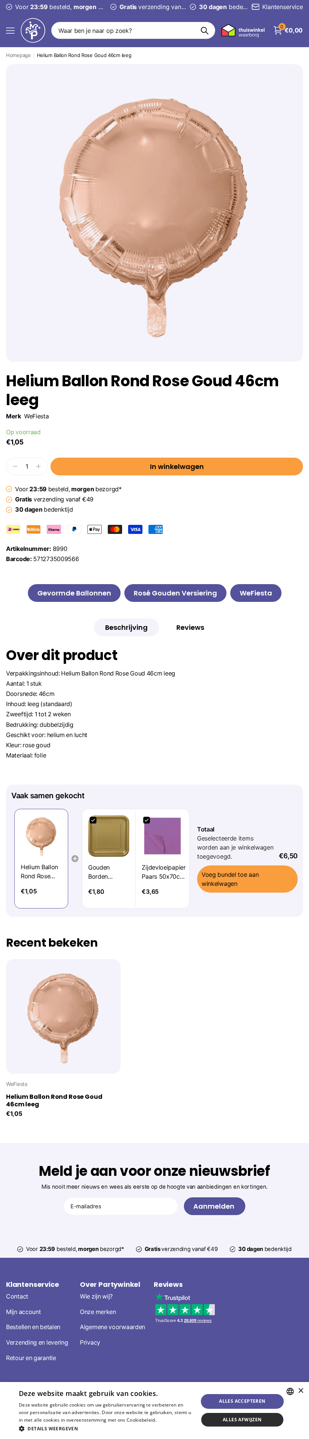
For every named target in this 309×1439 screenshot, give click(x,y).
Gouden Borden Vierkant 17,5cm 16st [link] (104, 872)
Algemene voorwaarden (112, 1327)
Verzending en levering (37, 1342)
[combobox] (290, 1391)
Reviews (168, 1284)
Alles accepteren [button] (242, 1401)
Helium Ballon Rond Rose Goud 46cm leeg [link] (39, 872)
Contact (17, 1296)
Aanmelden (214, 1206)
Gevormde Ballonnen (74, 593)
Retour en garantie (31, 1358)
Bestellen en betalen (33, 1327)
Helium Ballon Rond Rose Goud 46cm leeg (54, 1100)
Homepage (18, 55)
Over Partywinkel (110, 1284)
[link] (41, 835)
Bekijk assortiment (10, 30)
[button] (106, 1428)
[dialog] (154, 1410)
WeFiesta (36, 416)
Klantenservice (32, 1284)
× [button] (300, 1391)
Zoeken (204, 30)
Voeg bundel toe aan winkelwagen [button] (230, 879)
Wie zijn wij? (96, 1296)
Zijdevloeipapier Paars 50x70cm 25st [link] (163, 872)
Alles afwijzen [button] (242, 1419)
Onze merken (98, 1312)
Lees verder (171, 1420)
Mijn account (23, 1312)
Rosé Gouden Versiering (175, 593)
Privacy (90, 1342)
